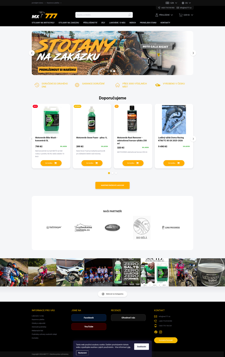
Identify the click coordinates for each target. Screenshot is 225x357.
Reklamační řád (37, 331)
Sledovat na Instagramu (114, 294)
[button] (36, 53)
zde (128, 347)
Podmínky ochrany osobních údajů (44, 334)
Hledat (129, 15)
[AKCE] (51, 120)
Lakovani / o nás (38, 316)
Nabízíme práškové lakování (112, 185)
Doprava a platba (53, 3)
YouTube (88, 326)
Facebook (89, 317)
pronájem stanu (37, 3)
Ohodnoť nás (128, 317)
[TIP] (133, 120)
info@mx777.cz (164, 316)
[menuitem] (44, 22)
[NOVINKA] (92, 120)
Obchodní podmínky (39, 327)
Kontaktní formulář (166, 340)
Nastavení (82, 353)
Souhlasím (141, 347)
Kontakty (35, 338)
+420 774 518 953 (165, 321)
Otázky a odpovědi (38, 323)
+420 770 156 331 (165, 326)
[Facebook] (156, 331)
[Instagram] (160, 331)
